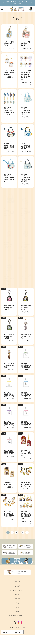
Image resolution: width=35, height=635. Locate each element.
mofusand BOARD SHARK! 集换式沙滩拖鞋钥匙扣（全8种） (9, 110)
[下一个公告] (32, 3)
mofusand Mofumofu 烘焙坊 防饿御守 (8, 482)
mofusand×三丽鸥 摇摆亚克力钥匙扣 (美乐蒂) (26, 423)
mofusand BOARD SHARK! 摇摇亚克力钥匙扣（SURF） (9, 278)
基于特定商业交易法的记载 (17, 590)
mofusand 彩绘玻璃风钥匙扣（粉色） (9, 307)
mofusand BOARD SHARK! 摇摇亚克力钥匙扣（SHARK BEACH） (26, 245)
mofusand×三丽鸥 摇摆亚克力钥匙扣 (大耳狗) (26, 394)
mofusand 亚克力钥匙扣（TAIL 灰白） (26, 336)
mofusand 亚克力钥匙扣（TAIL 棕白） (9, 365)
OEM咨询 (17, 611)
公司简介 (17, 594)
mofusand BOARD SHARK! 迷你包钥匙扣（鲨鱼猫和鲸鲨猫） (26, 177)
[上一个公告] (3, 3)
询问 (17, 607)
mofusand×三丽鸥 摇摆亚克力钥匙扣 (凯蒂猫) (9, 452)
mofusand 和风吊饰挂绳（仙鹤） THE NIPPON (26, 277)
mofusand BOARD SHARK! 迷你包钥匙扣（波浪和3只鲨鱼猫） (9, 212)
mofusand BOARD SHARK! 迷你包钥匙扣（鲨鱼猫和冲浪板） (26, 145)
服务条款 (17, 582)
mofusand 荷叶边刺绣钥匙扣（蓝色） (9, 43)
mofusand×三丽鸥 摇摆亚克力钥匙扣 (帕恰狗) (26, 365)
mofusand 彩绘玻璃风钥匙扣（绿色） (9, 336)
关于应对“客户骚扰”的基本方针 (17, 616)
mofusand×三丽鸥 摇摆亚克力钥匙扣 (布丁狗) (9, 394)
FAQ (17, 603)
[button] (2, 9)
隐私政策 (17, 586)
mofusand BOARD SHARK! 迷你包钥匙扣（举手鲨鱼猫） (9, 145)
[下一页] (27, 532)
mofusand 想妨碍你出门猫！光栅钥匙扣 (9, 72)
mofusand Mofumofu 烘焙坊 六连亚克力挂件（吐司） (9, 514)
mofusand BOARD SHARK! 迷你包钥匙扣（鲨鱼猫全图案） (26, 110)
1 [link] (8, 532)
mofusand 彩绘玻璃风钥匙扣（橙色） (26, 307)
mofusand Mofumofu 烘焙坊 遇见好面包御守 (26, 452)
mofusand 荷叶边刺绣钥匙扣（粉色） (26, 43)
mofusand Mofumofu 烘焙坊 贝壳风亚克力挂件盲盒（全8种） (26, 515)
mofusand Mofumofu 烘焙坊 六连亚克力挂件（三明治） (26, 483)
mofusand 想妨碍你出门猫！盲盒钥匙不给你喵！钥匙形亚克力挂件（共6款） (26, 75)
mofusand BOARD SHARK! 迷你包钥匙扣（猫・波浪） (9, 177)
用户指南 (17, 599)
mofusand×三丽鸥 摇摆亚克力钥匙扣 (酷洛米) (9, 423)
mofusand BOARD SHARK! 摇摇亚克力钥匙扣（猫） (26, 212)
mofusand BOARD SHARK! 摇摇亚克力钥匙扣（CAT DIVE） (9, 244)
